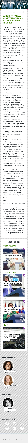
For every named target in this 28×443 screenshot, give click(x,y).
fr (24, 12)
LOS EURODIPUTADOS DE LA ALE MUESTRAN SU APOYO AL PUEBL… (12, 336)
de (22, 12)
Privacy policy (12, 439)
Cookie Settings (19, 439)
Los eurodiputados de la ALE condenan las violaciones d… (12, 283)
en (20, 12)
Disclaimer (5, 439)
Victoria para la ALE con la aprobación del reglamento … (12, 257)
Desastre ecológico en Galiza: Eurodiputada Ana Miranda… (12, 309)
